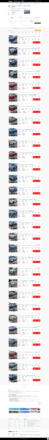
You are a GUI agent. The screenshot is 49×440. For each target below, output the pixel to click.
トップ (9, 3)
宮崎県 (36, 426)
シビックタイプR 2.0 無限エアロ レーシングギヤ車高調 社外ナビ (27, 280)
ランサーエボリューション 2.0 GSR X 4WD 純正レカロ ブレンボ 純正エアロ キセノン (29, 352)
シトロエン (20, 426)
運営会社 (24, 434)
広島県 (32, 424)
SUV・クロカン (9, 424)
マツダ (15, 424)
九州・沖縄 (25, 426)
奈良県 (34, 423)
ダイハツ (15, 427)
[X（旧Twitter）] (15, 431)
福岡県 (28, 426)
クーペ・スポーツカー (10, 425)
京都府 (31, 423)
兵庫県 (29, 423)
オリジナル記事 (35, 3)
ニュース (31, 3)
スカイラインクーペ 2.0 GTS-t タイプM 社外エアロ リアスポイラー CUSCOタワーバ (29, 246)
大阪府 (28, 423)
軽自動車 (9, 427)
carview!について (21, 434)
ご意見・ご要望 (38, 435)
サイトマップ (28, 435)
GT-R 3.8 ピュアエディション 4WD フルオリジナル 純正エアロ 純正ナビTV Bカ (29, 48)
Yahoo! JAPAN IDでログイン (15, 28)
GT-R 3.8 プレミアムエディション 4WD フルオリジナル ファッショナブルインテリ (29, 107)
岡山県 (31, 424)
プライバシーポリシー (30, 434)
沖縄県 (39, 426)
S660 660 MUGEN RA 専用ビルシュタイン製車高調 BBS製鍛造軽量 (27, 94)
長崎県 (31, 426)
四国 (24, 425)
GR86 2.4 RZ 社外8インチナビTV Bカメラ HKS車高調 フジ (26, 164)
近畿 (24, 423)
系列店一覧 (37, 17)
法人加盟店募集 (34, 435)
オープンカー (9, 426)
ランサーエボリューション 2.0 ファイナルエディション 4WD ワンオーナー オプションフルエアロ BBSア (29, 188)
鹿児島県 (38, 426)
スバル (15, 425)
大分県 (34, 426)
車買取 (27, 3)
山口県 (34, 424)
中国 (24, 424)
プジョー (19, 425)
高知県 (32, 425)
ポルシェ (19, 424)
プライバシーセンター (34, 434)
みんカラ (17, 435)
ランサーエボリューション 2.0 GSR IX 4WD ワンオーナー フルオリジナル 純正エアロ (29, 269)
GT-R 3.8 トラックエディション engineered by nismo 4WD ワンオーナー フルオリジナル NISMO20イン (29, 37)
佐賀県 (29, 426)
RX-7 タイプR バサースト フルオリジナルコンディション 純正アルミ (27, 304)
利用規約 (37, 434)
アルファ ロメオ (20, 427)
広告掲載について (31, 435)
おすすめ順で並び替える (12, 32)
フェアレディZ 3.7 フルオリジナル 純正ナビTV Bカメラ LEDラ (26, 152)
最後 (26, 25)
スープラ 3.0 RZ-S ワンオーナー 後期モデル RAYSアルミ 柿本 (26, 375)
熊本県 (32, 426)
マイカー (39, 3)
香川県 (29, 425)
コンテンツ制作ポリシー (22, 435)
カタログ (17, 3)
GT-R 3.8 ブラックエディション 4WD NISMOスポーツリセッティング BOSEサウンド (29, 72)
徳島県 (28, 425)
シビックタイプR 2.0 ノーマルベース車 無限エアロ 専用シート (26, 257)
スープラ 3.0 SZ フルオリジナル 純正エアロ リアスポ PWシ (26, 222)
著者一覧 (25, 435)
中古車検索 (20, 3)
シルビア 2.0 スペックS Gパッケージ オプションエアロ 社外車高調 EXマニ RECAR (28, 328)
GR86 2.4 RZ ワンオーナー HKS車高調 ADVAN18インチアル (26, 129)
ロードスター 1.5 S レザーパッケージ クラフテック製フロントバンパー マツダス (29, 83)
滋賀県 (32, 423)
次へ (24, 25)
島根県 (29, 424)
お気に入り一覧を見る (38, 30)
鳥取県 (28, 424)
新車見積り (24, 3)
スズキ (15, 426)
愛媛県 (31, 425)
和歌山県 (36, 423)
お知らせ (26, 434)
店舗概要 (12, 17)
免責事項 (39, 434)
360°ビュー (13, 3)
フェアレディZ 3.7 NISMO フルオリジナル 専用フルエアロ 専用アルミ (27, 199)
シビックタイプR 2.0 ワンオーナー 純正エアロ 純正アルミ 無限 (26, 176)
